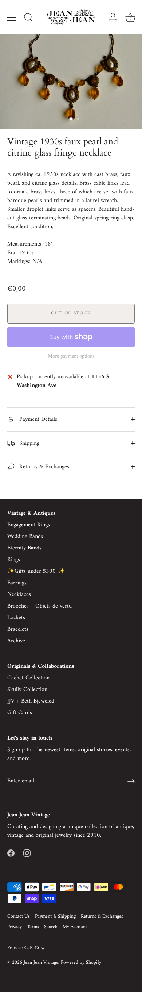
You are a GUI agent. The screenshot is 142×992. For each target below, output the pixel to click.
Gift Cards (19, 713)
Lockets (16, 618)
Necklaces (19, 594)
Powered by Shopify (81, 962)
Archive (16, 641)
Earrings (17, 583)
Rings (13, 560)
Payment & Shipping (55, 916)
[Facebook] (11, 853)
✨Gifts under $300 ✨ (36, 571)
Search (51, 927)
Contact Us (18, 916)
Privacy (14, 927)
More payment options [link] (71, 356)
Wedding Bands (25, 536)
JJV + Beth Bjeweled (30, 701)
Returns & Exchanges (43, 467)
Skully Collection (27, 689)
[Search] (28, 18)
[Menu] (12, 18)
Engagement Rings (28, 525)
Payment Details (37, 419)
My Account (75, 927)
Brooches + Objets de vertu (39, 606)
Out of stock (71, 313)
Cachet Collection (28, 678)
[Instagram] (27, 853)
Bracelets (17, 629)
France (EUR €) (23, 948)
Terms (33, 927)
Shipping (28, 443)
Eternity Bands (24, 548)
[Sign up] (131, 781)
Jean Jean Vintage (41, 962)
